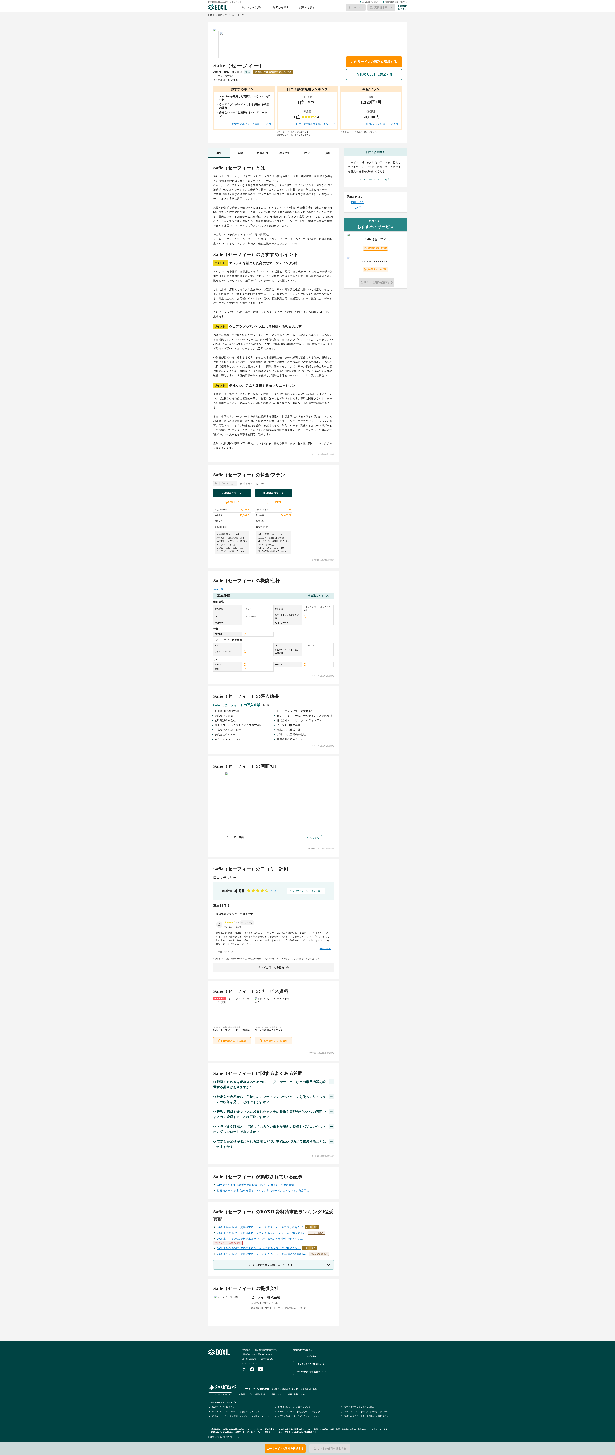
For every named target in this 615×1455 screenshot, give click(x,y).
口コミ (306, 153)
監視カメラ (223, 15)
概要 (219, 153)
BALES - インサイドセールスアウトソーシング (299, 1412)
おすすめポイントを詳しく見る (250, 124)
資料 (328, 153)
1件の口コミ (276, 891)
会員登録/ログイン (402, 7)
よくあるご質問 (249, 1359)
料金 (241, 153)
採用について (277, 1394)
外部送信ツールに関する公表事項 (257, 1354)
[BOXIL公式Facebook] (252, 1369)
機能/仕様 (262, 153)
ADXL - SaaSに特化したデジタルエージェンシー (299, 1416)
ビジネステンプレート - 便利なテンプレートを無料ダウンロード (240, 1416)
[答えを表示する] (331, 1081)
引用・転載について (297, 1394)
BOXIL (211, 15)
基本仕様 (218, 589)
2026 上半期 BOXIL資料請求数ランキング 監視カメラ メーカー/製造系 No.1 (262, 1233)
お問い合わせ (267, 1359)
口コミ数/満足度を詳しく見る (313, 124)
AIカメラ (356, 207)
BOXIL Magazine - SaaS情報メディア (294, 1407)
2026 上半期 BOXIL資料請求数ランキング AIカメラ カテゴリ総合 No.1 (259, 1248)
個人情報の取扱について (266, 1350)
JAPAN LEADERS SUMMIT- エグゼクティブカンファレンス (239, 1412)
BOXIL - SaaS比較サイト (223, 1407)
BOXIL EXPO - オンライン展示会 (359, 1407)
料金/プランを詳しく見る (381, 124)
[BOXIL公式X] (244, 1369)
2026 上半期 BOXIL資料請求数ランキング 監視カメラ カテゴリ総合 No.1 (260, 1227)
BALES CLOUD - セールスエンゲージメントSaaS (366, 1412)
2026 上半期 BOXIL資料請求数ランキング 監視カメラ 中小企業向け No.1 (260, 1238)
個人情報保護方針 (258, 1394)
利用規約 (246, 1350)
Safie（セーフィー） (241, 15)
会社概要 (241, 1394)
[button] (247, 922)
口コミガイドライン (251, 1363)
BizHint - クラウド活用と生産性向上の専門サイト (366, 1416)
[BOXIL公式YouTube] (260, 1369)
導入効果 (284, 153)
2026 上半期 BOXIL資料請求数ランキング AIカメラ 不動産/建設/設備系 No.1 (262, 1254)
